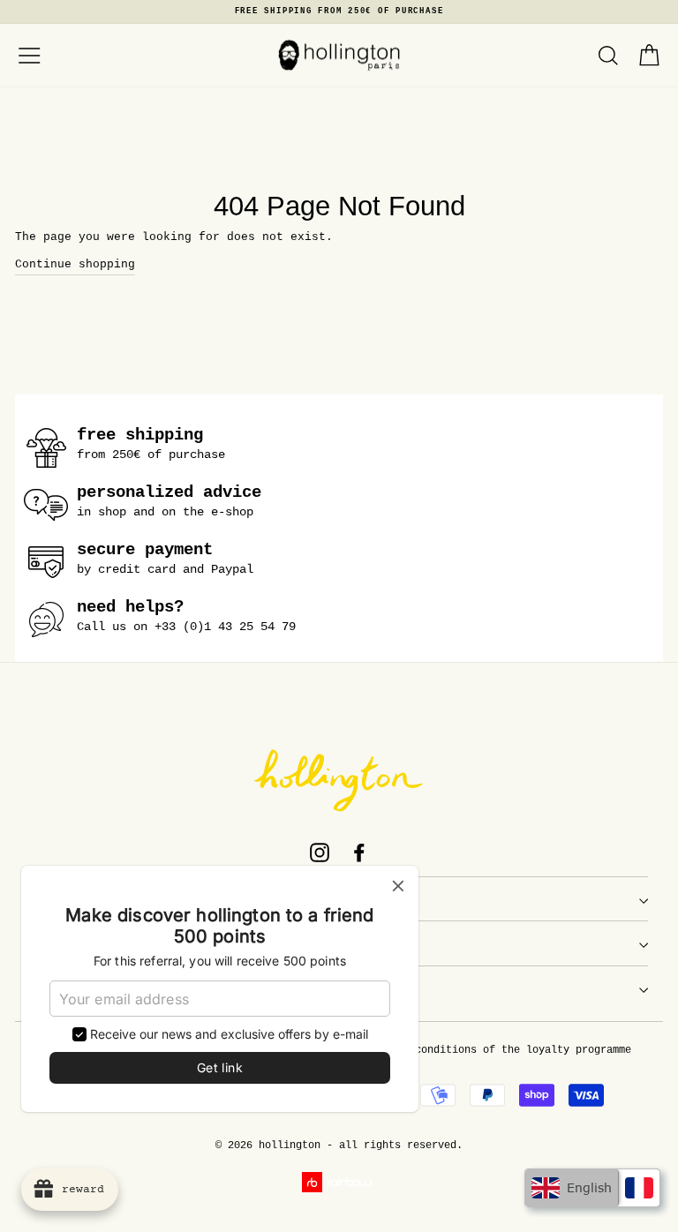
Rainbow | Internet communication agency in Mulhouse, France (339, 1182)
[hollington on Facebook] (359, 852)
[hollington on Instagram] (319, 852)
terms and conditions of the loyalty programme (492, 1050)
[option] (339, 12)
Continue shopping (75, 264)
